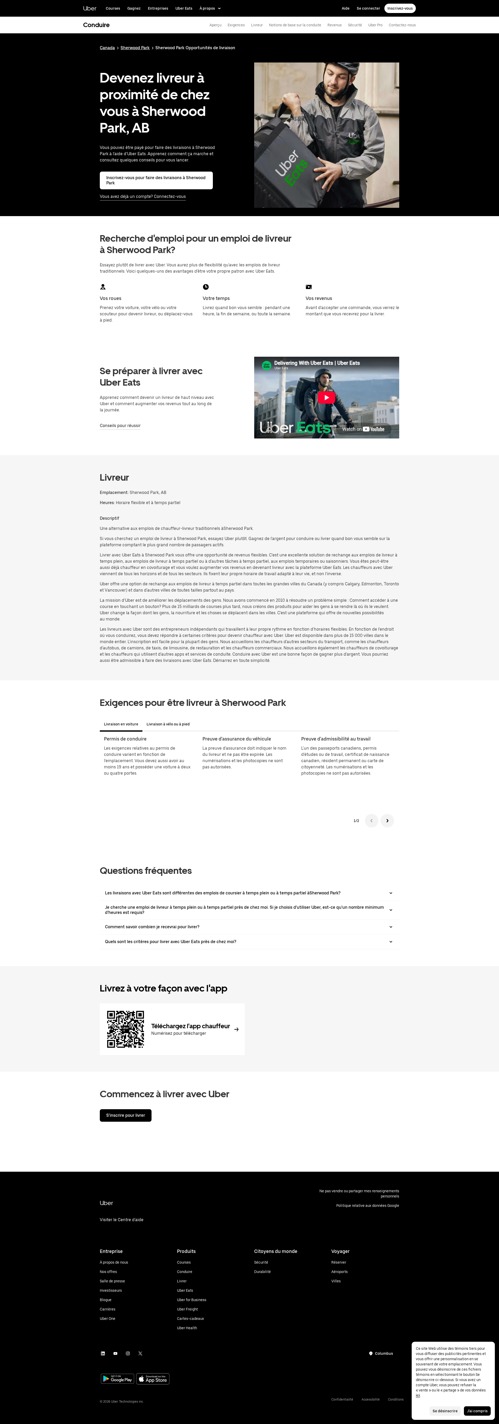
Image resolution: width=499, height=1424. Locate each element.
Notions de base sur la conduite (295, 25)
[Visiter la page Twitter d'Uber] (140, 1353)
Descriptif (109, 518)
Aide (346, 8)
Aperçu (215, 25)
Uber (89, 8)
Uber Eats (183, 8)
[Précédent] (371, 820)
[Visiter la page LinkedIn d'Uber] (103, 1353)
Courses (113, 8)
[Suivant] (387, 820)
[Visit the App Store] (152, 1379)
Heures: (108, 502)
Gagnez (134, 8)
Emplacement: (114, 492)
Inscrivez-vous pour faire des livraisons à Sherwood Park (156, 180)
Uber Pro (375, 25)
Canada (107, 47)
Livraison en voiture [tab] (121, 724)
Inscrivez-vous (400, 8)
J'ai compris (477, 1411)
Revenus (334, 25)
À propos (207, 8)
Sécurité (355, 25)
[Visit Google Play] (117, 1379)
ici (418, 1395)
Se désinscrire (445, 1411)
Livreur (257, 25)
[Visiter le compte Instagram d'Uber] (128, 1353)
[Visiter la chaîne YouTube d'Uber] (115, 1353)
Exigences (236, 25)
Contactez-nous (402, 25)
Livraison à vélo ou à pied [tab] (168, 724)
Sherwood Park (135, 47)
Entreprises (158, 8)
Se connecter (368, 8)
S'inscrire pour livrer (125, 1115)
